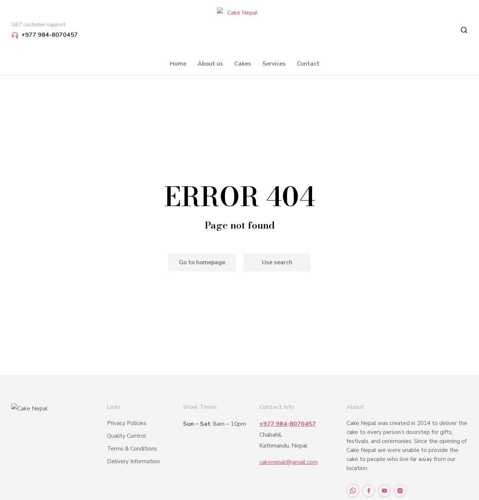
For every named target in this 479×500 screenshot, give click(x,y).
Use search (277, 262)
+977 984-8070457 (49, 35)
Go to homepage (202, 262)
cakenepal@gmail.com (288, 462)
